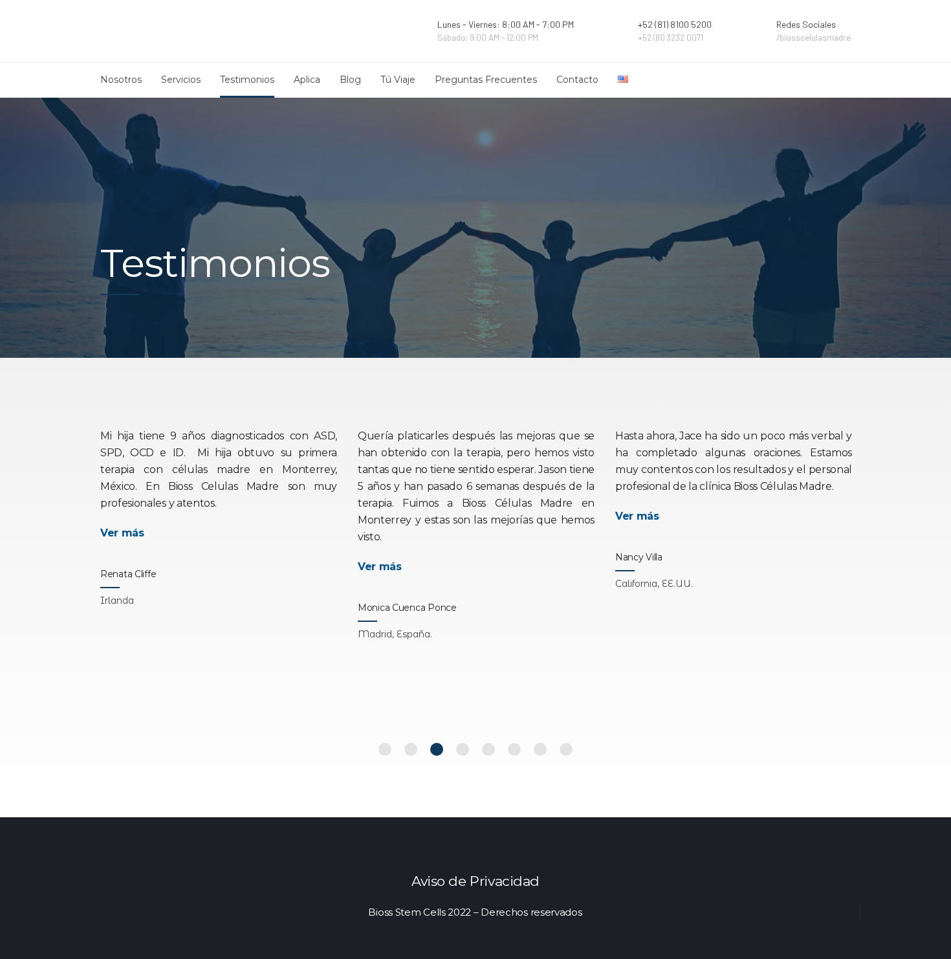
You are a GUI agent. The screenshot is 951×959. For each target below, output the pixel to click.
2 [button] (410, 749)
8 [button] (566, 749)
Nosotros (121, 79)
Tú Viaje (397, 79)
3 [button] (436, 749)
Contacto (577, 79)
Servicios (181, 79)
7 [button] (540, 749)
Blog (350, 79)
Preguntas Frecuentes (486, 79)
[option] (218, 511)
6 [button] (514, 749)
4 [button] (462, 749)
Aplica (307, 79)
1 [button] (384, 749)
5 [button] (488, 749)
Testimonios (247, 79)
